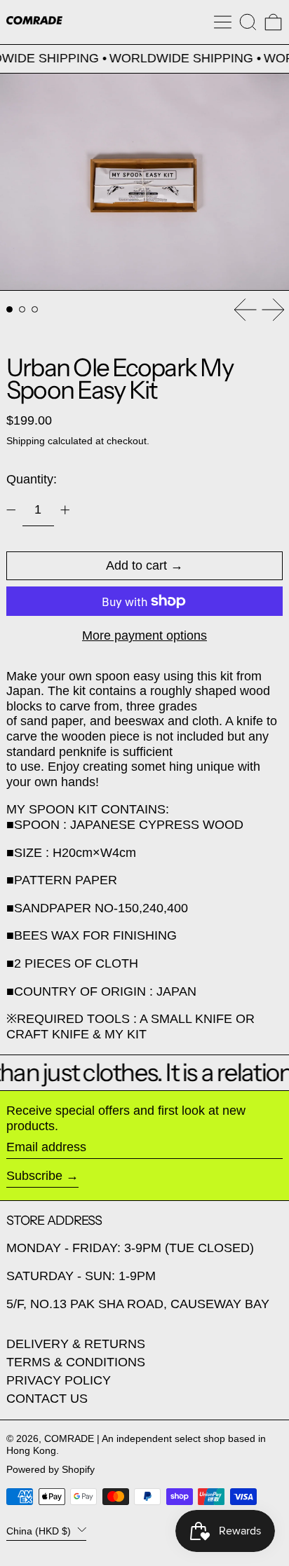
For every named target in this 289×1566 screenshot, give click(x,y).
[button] (247, 22)
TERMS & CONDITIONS (75, 1362)
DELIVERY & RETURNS (75, 1344)
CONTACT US (47, 1399)
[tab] (9, 309)
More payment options (144, 636)
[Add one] (65, 510)
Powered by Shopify (50, 1469)
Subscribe (34, 1176)
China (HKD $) (40, 1531)
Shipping (25, 440)
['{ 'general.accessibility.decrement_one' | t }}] (11, 510)
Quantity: (31, 479)
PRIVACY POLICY (58, 1380)
